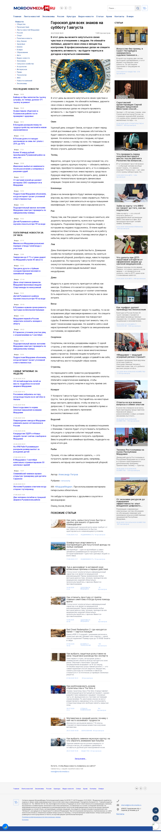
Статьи (99, 16)
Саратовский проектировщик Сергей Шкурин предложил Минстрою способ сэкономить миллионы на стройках (130, 107)
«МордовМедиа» (63, 486)
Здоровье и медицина (85, 588)
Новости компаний (24, 81)
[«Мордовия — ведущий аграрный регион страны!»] (131, 342)
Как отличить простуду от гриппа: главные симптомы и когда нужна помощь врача (88, 599)
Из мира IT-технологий (85, 644)
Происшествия (23, 27)
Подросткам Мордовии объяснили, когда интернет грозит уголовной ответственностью (29, 196)
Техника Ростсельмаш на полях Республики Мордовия (130, 452)
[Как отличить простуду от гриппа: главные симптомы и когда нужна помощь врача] (58, 610)
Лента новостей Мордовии (28, 30)
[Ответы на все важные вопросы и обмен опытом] (131, 389)
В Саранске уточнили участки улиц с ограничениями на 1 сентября (29, 333)
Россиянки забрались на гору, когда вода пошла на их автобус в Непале (29, 397)
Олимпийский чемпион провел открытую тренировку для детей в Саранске (29, 476)
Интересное (22, 69)
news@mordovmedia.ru (60, 772)
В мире (130, 16)
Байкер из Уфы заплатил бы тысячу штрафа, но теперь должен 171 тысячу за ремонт (29, 99)
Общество (21, 24)
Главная (17, 16)
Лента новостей (32, 16)
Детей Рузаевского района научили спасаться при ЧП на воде (29, 222)
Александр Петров (68, 474)
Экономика (21, 61)
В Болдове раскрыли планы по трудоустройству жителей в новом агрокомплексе (29, 127)
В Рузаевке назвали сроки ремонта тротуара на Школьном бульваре (29, 308)
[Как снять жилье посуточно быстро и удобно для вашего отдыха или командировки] (58, 528)
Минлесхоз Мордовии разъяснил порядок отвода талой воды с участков (28, 246)
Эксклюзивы (48, 16)
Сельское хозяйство (25, 64)
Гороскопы (65, 481)
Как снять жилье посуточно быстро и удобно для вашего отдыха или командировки (85, 522)
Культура (71, 16)
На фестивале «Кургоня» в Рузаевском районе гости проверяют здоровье (25, 113)
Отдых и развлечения (85, 709)
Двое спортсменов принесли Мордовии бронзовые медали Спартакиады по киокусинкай (27, 285)
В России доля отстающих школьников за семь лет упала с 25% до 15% (28, 141)
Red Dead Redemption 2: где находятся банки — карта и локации (86, 630)
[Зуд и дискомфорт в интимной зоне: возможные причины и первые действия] (58, 579)
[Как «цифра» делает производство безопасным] (131, 294)
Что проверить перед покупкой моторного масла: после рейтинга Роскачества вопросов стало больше (129, 158)
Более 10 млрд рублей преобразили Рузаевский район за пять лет (29, 155)
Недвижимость (87, 535)
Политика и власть (24, 38)
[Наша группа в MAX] (156, 826)
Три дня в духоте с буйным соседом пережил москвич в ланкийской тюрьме (26, 271)
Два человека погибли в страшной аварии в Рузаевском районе (29, 498)
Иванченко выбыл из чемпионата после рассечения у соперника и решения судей (28, 168)
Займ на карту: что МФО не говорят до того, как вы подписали (130, 208)
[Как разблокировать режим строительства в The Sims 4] (58, 699)
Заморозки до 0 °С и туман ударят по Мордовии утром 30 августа (29, 258)
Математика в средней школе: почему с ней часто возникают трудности (87, 719)
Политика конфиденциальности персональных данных (41, 817)
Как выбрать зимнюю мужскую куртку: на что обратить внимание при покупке (88, 739)
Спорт (19, 35)
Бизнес (20, 47)
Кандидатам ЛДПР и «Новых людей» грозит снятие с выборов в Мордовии (29, 436)
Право (19, 72)
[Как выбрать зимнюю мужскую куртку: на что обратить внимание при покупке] (58, 745)
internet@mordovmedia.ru (131, 805)
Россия (60, 16)
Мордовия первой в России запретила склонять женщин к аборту (27, 321)
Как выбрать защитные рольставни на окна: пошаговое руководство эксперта (87, 654)
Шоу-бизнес (22, 41)
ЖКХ (19, 78)
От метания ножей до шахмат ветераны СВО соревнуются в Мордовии (27, 182)
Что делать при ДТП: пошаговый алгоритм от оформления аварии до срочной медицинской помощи (129, 261)
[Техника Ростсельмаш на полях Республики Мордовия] (131, 436)
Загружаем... (80, 759)
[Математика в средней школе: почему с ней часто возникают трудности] (58, 725)
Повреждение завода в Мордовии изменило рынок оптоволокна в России (29, 423)
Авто (19, 55)
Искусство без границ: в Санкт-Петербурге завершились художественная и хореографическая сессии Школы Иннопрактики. (130, 54)
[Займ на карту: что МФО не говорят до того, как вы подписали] (131, 193)
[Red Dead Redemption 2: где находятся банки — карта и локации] (58, 638)
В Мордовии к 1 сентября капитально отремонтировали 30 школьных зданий (28, 462)
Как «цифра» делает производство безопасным (131, 308)
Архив (109, 16)
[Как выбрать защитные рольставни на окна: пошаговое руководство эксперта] (58, 666)
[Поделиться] (156, 810)
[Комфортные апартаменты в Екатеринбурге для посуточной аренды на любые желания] (58, 551)
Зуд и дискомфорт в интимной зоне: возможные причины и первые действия (87, 568)
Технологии (22, 75)
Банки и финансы (135, 227)
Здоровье (21, 44)
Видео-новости (86, 16)
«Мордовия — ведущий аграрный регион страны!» (130, 356)
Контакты (119, 16)
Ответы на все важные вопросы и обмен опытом (130, 403)
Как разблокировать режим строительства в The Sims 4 (80, 687)
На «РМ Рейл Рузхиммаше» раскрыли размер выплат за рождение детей (26, 449)
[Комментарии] (156, 818)
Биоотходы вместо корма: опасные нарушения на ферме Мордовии (27, 410)
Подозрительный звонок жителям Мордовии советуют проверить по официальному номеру (29, 210)
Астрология (22, 67)
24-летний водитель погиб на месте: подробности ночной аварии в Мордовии (27, 383)
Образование (22, 52)
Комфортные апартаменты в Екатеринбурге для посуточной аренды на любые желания (88, 544)
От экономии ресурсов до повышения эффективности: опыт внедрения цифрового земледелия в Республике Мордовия (130, 504)
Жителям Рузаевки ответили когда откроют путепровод (29, 487)
